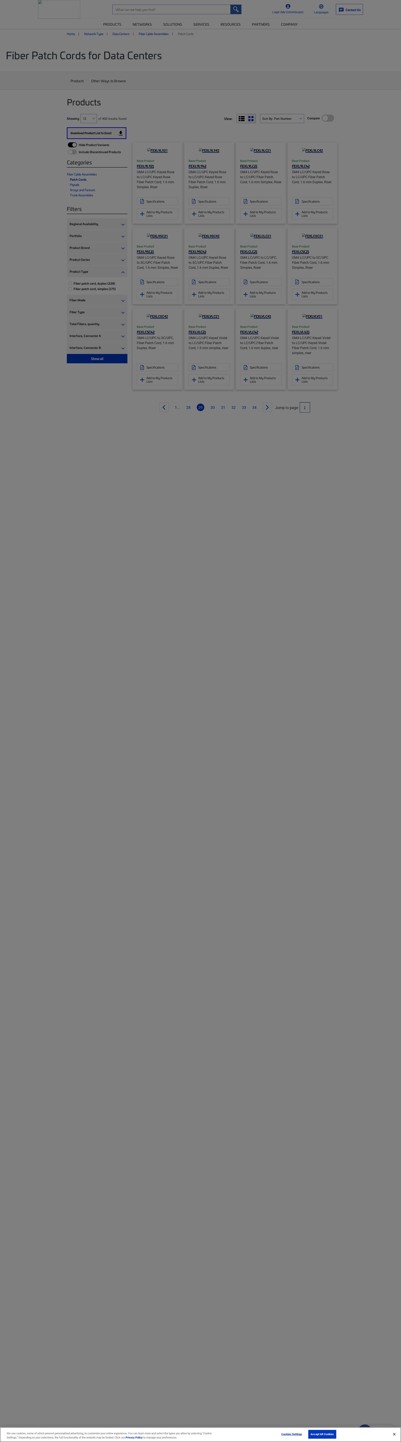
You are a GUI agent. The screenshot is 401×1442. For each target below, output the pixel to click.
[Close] (394, 1434)
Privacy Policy (134, 1437)
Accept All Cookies (322, 1434)
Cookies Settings (291, 1434)
